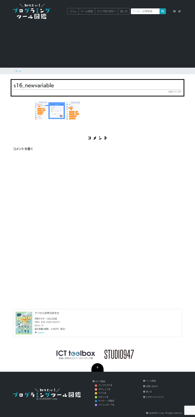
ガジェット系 (104, 389)
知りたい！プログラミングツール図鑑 (36, 11)
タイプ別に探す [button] (105, 11)
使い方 (124, 11)
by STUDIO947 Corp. (46, 399)
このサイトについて (154, 397)
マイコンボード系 (106, 405)
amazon (41, 332)
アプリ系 (102, 393)
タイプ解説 (99, 381)
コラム (73, 11)
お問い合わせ (151, 386)
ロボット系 (103, 397)
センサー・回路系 (106, 401)
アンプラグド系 (105, 385)
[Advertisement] (97, 42)
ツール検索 (87, 11)
